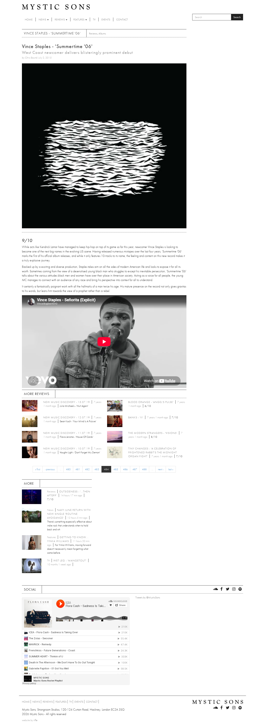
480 (68, 469)
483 (96, 469)
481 (77, 469)
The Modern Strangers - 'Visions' (152, 433)
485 (115, 469)
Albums (102, 33)
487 (134, 469)
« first (37, 469)
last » (170, 469)
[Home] (56, 6)
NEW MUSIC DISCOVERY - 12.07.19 (66, 417)
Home (29, 19)
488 (144, 469)
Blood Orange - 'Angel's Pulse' (150, 402)
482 (87, 469)
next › (160, 469)
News (43, 19)
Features (79, 19)
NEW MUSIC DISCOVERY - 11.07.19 (66, 433)
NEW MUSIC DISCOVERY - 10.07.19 (66, 448)
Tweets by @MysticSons (147, 597)
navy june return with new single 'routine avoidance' (69, 513)
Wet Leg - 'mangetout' (69, 560)
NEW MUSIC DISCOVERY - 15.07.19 (66, 402)
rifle (35, 720)
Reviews (60, 19)
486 (125, 469)
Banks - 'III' (135, 417)
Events (105, 19)
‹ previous (50, 469)
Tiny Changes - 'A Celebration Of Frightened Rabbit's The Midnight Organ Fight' (152, 452)
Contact (122, 19)
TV (94, 19)
